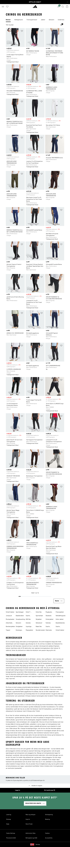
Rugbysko (49, 612)
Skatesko (48, 615)
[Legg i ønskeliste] (21, 31)
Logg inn (17, 790)
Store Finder (29, 824)
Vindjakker (19, 626)
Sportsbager (20, 612)
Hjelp (7, 824)
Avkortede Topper (9, 623)
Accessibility (48, 838)
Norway (38, 844)
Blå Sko (28, 619)
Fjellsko (48, 623)
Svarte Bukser (28, 616)
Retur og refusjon (30, 814)
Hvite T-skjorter (28, 612)
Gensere (18, 623)
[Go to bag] (67, 6)
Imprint (28, 819)
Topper (8, 630)
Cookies (47, 833)
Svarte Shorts (58, 627)
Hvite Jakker (60, 619)
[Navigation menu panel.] (3, 6)
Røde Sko (39, 626)
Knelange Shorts (19, 630)
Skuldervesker (40, 630)
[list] (35, 20)
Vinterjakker (50, 619)
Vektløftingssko (60, 615)
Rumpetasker (10, 619)
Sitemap (8, 819)
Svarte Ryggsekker (49, 627)
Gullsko (28, 623)
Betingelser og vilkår (31, 838)
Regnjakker (29, 630)
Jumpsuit (9, 615)
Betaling (47, 819)
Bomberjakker (10, 626)
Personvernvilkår (11, 838)
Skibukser (39, 623)
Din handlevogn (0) (49, 790)
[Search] (63, 6)
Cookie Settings (10, 833)
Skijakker (39, 619)
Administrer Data (30, 833)
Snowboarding (20, 619)
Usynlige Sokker (28, 627)
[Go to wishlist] (7, 6)
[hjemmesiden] (35, 7)
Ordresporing (49, 814)
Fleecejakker (60, 612)
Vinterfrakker (10, 612)
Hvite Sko (39, 612)
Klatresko (49, 630)
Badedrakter (20, 615)
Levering (8, 814)
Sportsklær (39, 615)
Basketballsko (60, 623)
